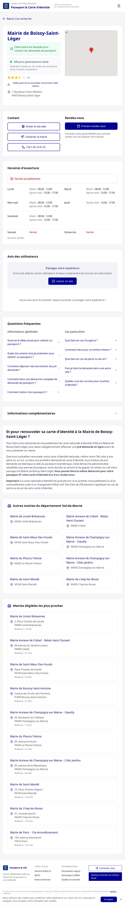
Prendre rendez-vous (93, 126)
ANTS (37, 875)
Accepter (108, 899)
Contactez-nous (107, 868)
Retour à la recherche (19, 18)
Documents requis (71, 871)
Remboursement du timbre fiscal (105, 876)
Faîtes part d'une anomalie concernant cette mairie (35, 84)
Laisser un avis (64, 281)
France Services (42, 879)
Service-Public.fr (43, 871)
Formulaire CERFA (71, 875)
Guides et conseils (71, 879)
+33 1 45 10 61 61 (36, 147)
